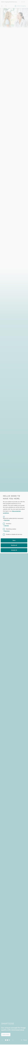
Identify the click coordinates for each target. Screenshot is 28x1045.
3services (6, 520)
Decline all (14, 545)
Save (14, 540)
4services (6, 531)
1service (6, 525)
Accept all (14, 550)
